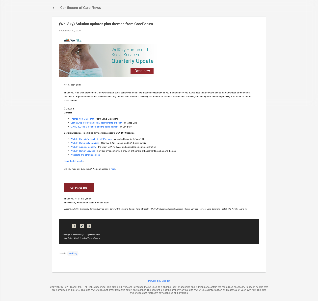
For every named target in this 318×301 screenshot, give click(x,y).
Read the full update (73, 160)
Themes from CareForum (83, 118)
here (113, 168)
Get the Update (78, 187)
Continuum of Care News (80, 8)
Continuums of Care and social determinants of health (96, 122)
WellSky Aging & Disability (83, 146)
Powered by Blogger (159, 280)
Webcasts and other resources (85, 154)
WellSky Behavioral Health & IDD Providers (91, 138)
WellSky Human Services (83, 150)
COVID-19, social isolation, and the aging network (94, 126)
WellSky (73, 253)
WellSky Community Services (85, 142)
